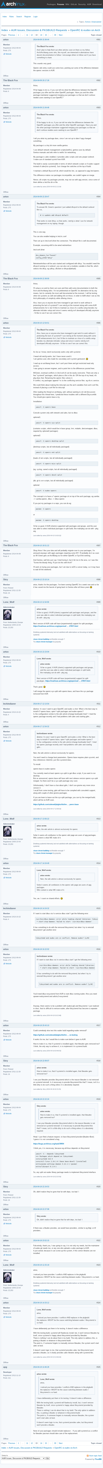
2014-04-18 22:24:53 (41, 1187)
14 (41, 35)
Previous (11, 35)
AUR (89, 4)
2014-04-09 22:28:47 (41, 197)
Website (9, 54)
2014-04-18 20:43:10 (41, 1025)
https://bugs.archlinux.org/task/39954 (48, 1144)
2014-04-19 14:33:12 (41, 1303)
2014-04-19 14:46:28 (41, 1367)
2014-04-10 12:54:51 (41, 323)
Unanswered (96, 22)
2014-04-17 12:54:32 (41, 726)
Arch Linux (13, 4)
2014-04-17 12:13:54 (41, 704)
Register (27, 17)
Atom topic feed (95, 1456)
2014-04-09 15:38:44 (41, 40)
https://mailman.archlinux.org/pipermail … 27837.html (55, 626)
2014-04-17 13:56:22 (41, 819)
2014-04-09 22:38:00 (41, 279)
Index (5, 17)
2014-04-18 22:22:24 (41, 1099)
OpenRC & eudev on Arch (85, 30)
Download (97, 4)
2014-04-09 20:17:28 (41, 80)
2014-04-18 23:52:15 (41, 1240)
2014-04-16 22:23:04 (41, 652)
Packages (51, 4)
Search (19, 17)
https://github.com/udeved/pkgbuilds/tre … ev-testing (55, 1035)
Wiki (67, 4)
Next (60, 35)
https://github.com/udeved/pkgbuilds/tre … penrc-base (56, 804)
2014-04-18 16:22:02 (41, 949)
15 (46, 35)
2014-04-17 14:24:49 (41, 863)
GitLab (74, 4)
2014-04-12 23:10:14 (41, 579)
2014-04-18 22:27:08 (41, 1209)
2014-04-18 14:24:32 (41, 908)
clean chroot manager (44, 642)
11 (27, 35)
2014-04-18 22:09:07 (41, 1061)
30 (55, 35)
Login (35, 17)
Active (87, 22)
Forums (60, 4)
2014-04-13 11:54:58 (41, 602)
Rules (11, 17)
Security (82, 4)
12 (32, 35)
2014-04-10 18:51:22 (41, 546)
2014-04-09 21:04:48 (41, 108)
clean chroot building (41, 639)
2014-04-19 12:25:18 (41, 1265)
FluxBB (98, 1459)
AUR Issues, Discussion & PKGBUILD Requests (39, 30)
